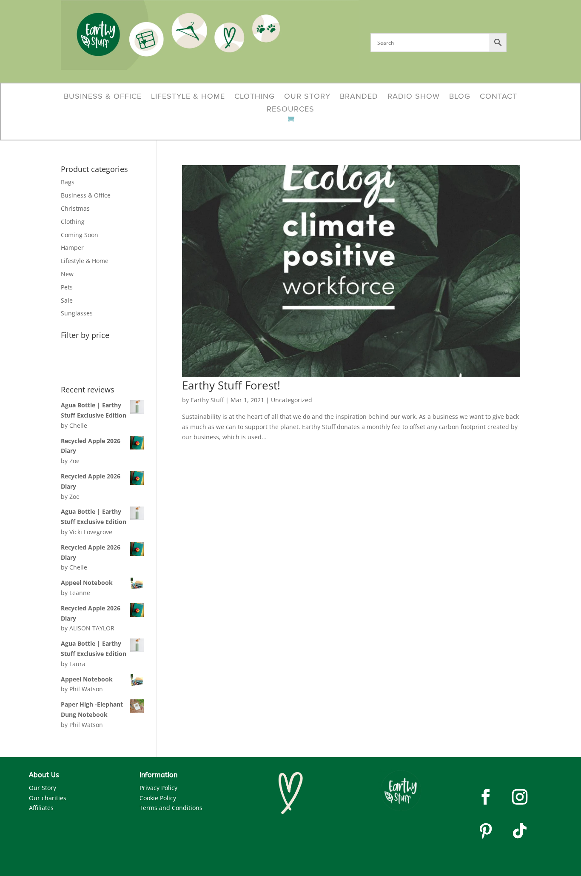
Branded (359, 97)
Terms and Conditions (171, 808)
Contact (498, 97)
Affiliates (41, 808)
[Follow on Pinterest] (485, 831)
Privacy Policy (158, 788)
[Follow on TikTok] (519, 831)
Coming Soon (79, 235)
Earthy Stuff (207, 400)
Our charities (47, 798)
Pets (67, 287)
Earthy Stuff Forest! (231, 385)
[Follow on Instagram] (519, 797)
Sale (67, 300)
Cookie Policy (158, 798)
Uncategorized (291, 400)
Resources (290, 110)
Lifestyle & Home (188, 97)
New (67, 274)
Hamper (72, 247)
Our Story (307, 97)
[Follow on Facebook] (485, 797)
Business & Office (103, 97)
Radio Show (413, 97)
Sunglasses (77, 313)
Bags (67, 182)
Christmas (75, 208)
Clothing (254, 97)
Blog (459, 97)
